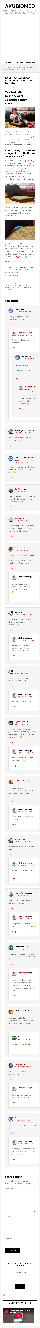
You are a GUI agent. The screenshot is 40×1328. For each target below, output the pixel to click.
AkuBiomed (20, 6)
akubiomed (23, 333)
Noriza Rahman (21, 893)
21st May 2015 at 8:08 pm (22, 724)
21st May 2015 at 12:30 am (26, 1143)
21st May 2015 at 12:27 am (26, 975)
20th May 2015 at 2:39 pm (22, 949)
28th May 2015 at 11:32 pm (23, 491)
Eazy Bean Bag (28, 161)
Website (8, 1238)
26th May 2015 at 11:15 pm (26, 696)
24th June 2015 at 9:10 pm (23, 433)
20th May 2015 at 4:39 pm (22, 895)
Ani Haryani (19, 1118)
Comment (9, 1189)
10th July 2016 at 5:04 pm (23, 311)
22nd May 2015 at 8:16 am (23, 673)
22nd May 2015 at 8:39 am (23, 550)
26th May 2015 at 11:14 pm (26, 579)
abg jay (18, 839)
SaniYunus (19, 489)
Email (7, 1227)
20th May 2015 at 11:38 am (23, 1120)
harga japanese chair (21, 285)
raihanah (18, 1064)
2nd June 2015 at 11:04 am (23, 462)
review (15, 283)
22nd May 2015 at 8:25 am (23, 614)
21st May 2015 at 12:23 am (26, 865)
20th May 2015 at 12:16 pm (23, 1013)
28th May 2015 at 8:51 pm (22, 521)
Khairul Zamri (20, 518)
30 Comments (29, 87)
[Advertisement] (20, 39)
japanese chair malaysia (13, 287)
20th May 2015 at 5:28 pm (22, 842)
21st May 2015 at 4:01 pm (22, 783)
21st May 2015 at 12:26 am (26, 919)
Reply (10, 324)
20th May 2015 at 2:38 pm (26, 1039)
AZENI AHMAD (20, 781)
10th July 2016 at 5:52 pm (26, 335)
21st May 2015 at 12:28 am (26, 1090)
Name (8, 1217)
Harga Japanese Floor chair (23, 251)
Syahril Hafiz (20, 722)
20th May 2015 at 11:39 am (23, 1066)
